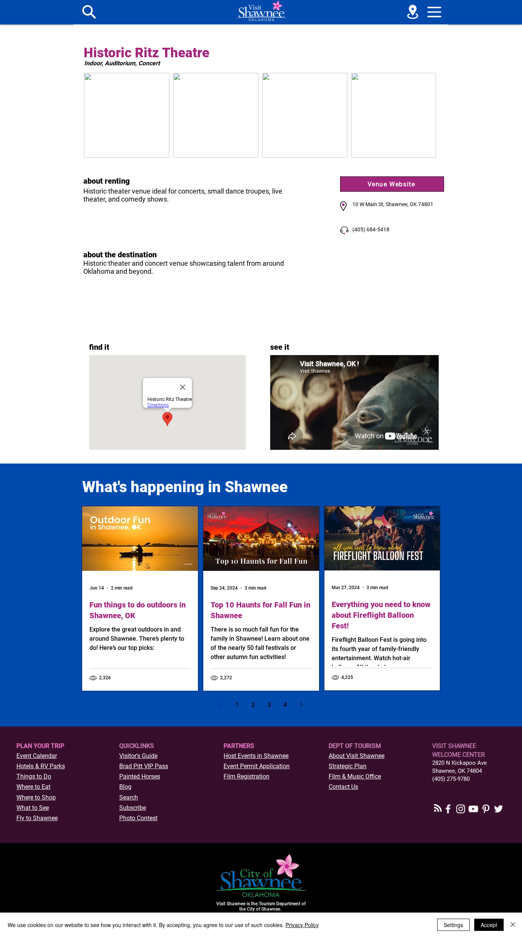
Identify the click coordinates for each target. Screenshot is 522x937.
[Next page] (301, 704)
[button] (434, 11)
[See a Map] (412, 11)
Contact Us (343, 786)
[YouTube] (473, 809)
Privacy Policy (302, 925)
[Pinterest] (486, 809)
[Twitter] (498, 809)
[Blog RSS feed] (438, 808)
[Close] (512, 925)
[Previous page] (221, 704)
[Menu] (89, 11)
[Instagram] (461, 809)
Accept (489, 925)
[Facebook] (448, 809)
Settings (453, 925)
